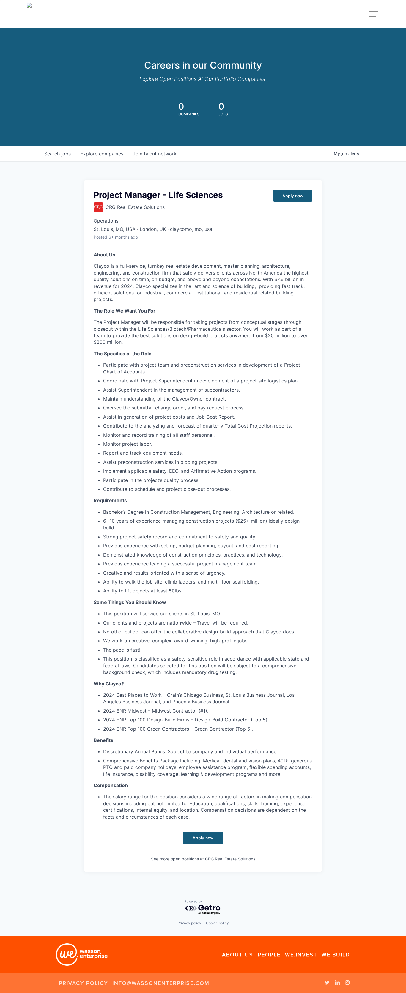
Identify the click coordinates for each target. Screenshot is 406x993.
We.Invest (301, 954)
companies (101, 154)
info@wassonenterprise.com (161, 983)
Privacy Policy (83, 983)
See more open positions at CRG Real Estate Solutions (203, 858)
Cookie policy (217, 923)
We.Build (336, 954)
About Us (237, 954)
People (269, 954)
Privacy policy (189, 923)
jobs (57, 154)
